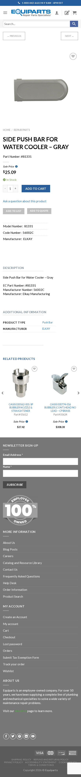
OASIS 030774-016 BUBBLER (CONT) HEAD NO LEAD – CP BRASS (60, 407)
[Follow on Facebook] (6, 736)
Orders (7, 650)
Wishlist (8, 671)
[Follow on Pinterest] (20, 736)
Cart (6, 630)
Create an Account (15, 617)
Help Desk (9, 583)
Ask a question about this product (24, 201)
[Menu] (5, 12)
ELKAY (46, 328)
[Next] (78, 401)
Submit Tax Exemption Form (21, 657)
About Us (9, 542)
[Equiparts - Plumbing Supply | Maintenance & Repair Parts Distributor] (31, 12)
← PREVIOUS (14, 35)
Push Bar (47, 322)
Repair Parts (22, 129)
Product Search (13, 596)
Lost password (12, 644)
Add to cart (35, 188)
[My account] (57, 12)
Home (6, 129)
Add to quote (39, 211)
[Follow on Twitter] (13, 736)
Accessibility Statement (40, 762)
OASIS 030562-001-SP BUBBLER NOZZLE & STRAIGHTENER (21, 407)
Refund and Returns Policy (51, 759)
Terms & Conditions (41, 765)
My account (10, 624)
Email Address (13, 454)
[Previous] (3, 401)
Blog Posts (10, 549)
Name (7, 466)
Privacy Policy (13, 762)
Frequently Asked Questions (21, 576)
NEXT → (69, 35)
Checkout (9, 637)
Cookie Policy (68, 762)
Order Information (15, 589)
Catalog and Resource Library (22, 563)
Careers (8, 556)
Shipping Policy (21, 759)
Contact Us (10, 569)
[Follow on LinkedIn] (26, 736)
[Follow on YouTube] (33, 736)
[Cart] (76, 12)
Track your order (14, 664)
